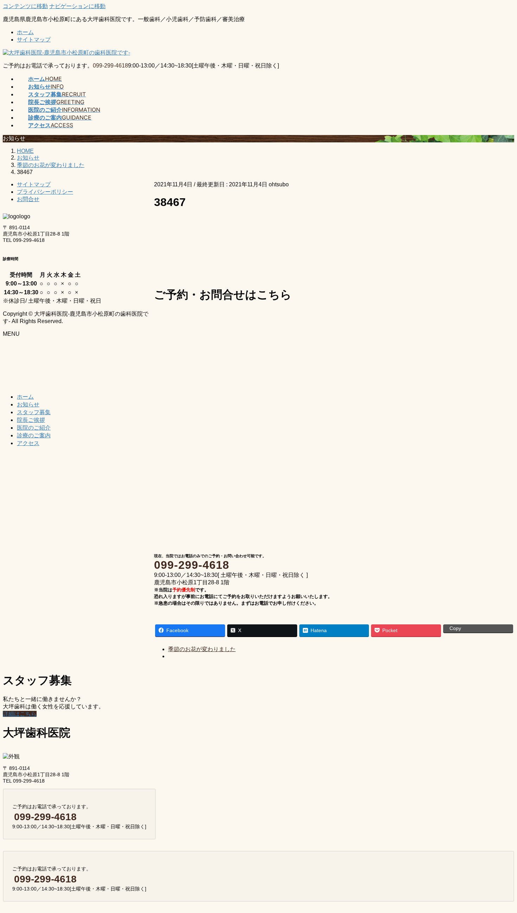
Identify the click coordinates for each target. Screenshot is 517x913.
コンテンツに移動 (25, 6)
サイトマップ (34, 40)
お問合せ (28, 199)
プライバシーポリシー (45, 192)
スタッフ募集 (34, 412)
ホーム (25, 32)
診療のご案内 (34, 435)
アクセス (28, 442)
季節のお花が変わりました (202, 649)
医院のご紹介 (34, 427)
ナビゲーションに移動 (77, 6)
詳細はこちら (20, 714)
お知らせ (28, 404)
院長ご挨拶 (31, 419)
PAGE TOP (500, 878)
